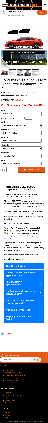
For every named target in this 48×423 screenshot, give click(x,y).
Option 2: (5, 122)
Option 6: (5, 153)
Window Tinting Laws (11, 383)
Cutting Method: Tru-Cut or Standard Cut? (20, 292)
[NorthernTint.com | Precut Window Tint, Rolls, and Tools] (24, 5)
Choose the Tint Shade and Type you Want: (20, 274)
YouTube (8, 412)
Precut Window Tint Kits (12, 370)
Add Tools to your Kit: (18, 310)
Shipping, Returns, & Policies (14, 395)
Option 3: (5, 130)
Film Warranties (10, 400)
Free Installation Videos (12, 380)
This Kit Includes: (15, 266)
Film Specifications (11, 398)
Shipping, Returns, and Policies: (18, 317)
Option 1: (5, 110)
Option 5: (5, 145)
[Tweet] (2, 334)
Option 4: (5, 137)
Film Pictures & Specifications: (14, 283)
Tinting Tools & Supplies (12, 378)
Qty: (3, 170)
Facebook (8, 415)
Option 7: (5, 160)
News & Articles (10, 403)
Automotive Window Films (13, 372)
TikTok (7, 418)
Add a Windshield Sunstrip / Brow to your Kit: (21, 302)
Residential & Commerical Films (15, 375)
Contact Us (8, 392)
